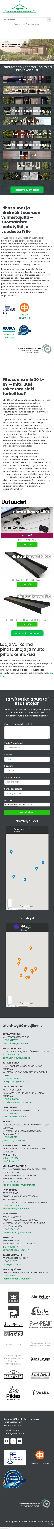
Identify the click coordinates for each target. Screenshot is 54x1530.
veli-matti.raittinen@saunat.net (19, 1184)
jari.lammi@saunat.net (14, 1140)
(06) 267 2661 (13, 1430)
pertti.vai (7, 1057)
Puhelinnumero (12, 777)
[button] (49, 9)
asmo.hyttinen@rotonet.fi (16, 1249)
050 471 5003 (11, 1275)
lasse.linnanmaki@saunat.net (18, 1102)
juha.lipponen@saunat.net (16, 1081)
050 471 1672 (11, 1040)
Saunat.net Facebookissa (27, 24)
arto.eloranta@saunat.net (16, 1208)
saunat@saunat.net (14, 1433)
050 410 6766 (12, 1099)
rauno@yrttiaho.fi (12, 1264)
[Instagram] (13, 1441)
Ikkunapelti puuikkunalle (27, 580)
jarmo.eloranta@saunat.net (17, 1232)
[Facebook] (6, 1441)
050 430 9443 (12, 1078)
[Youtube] (19, 1441)
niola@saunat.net (21, 1057)
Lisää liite (8, 801)
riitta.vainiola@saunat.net (16, 1043)
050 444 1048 (11, 1157)
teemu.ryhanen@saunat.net (17, 1278)
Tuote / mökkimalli (13, 743)
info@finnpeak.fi (11, 1161)
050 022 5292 (11, 1137)
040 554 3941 (12, 1205)
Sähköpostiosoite (13, 789)
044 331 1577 (11, 1246)
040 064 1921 (11, 1181)
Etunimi (8, 755)
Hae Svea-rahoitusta (9, 336)
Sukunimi (8, 766)
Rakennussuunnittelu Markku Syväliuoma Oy (40, 1344)
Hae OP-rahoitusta (24, 316)
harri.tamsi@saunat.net (15, 1116)
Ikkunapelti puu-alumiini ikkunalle (27, 620)
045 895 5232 (12, 1054)
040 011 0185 (11, 1261)
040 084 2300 (12, 1229)
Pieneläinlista (27, 540)
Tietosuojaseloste (12, 1521)
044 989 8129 (12, 1113)
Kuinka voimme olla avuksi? (18, 724)
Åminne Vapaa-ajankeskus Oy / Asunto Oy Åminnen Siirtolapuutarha (13, 1359)
